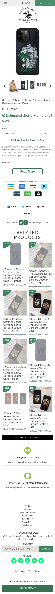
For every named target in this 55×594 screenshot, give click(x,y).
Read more (27, 171)
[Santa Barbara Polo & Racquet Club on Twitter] (14, 560)
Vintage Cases (34, 571)
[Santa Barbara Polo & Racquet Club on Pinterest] (41, 560)
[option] (13, 86)
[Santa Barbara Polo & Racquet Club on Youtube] (27, 560)
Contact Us (27, 525)
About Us (28, 509)
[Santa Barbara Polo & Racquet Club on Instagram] (34, 560)
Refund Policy (27, 518)
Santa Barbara (21, 571)
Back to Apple (30, 437)
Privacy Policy (27, 522)
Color (4, 128)
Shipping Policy (27, 515)
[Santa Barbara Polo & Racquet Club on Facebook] (20, 560)
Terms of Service (27, 512)
